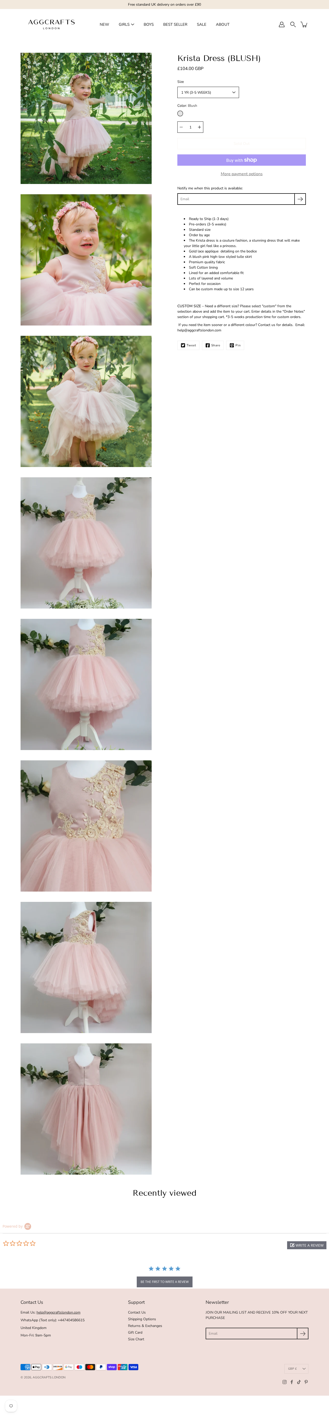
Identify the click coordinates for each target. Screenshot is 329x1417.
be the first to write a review (165, 1282)
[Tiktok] (299, 1382)
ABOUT (223, 24)
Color (187, 105)
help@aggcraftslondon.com (58, 1312)
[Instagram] (284, 1382)
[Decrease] (181, 127)
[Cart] (304, 24)
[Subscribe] (300, 199)
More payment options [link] (242, 174)
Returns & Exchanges (145, 1325)
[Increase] (199, 127)
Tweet (191, 345)
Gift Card (135, 1332)
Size (180, 81)
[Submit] (302, 1333)
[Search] (293, 24)
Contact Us (137, 1312)
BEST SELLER (175, 24)
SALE (201, 24)
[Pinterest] (306, 1382)
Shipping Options (142, 1319)
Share (215, 345)
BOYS (149, 24)
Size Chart (136, 1339)
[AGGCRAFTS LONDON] (51, 24)
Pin (238, 345)
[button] (306, 1245)
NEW (104, 24)
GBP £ (292, 1369)
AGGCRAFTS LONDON (49, 1377)
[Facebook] (291, 1382)
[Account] (282, 24)
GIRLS (124, 24)
